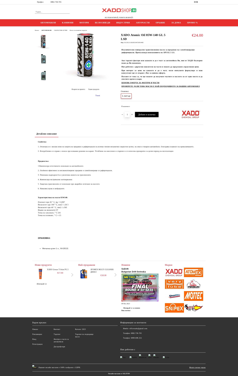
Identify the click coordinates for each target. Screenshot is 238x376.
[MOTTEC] (193, 296)
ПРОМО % (192, 23)
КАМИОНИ (67, 23)
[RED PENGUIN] (193, 284)
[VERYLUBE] (174, 284)
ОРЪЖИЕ (160, 23)
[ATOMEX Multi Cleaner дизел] (83, 273)
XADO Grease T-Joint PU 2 (57, 269)
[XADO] (174, 273)
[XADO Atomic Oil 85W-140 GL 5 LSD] (85, 82)
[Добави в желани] (201, 106)
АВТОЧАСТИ (142, 23)
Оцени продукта (93, 89)
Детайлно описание (46, 133)
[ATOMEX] (193, 273)
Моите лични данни (197, 367)
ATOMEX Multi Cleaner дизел (102, 271)
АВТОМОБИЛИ (48, 23)
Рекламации (37, 334)
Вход (34, 339)
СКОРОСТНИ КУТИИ (60, 30)
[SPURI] (193, 308)
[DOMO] (174, 296)
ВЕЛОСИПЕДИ (102, 23)
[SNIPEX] (174, 308)
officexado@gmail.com (138, 328)
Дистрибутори (59, 347)
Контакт (57, 329)
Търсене (57, 334)
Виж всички (125, 310)
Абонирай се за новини (131, 308)
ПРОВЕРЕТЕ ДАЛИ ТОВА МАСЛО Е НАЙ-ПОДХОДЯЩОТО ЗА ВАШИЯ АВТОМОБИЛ (160, 86)
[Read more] (139, 288)
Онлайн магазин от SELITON (119, 374)
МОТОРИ (84, 23)
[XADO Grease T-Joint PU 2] (40, 273)
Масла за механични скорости (78, 30)
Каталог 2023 (80, 329)
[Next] (71, 275)
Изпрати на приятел (78, 89)
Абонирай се (42, 284)
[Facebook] (201, 2)
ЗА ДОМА (176, 23)
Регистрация (37, 344)
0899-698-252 (136, 338)
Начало (37, 30)
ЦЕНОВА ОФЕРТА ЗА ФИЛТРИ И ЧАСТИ (140, 83)
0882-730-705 (56, 2)
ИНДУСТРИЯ (123, 23)
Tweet (97, 96)
